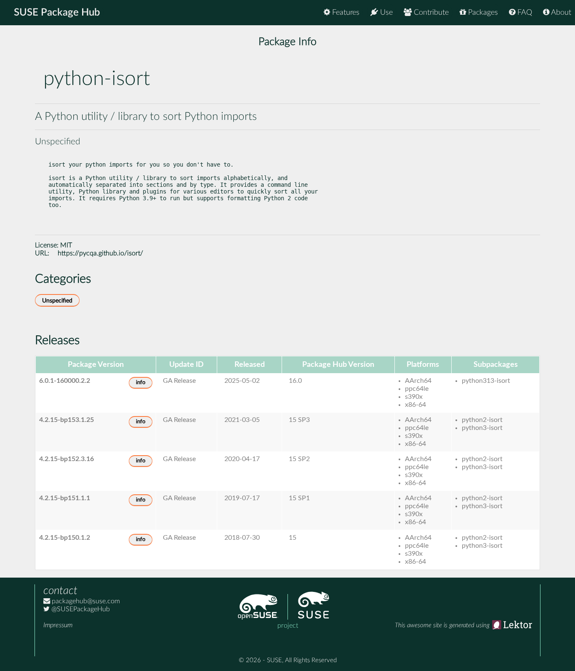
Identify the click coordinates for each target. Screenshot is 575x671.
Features (344, 12)
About (560, 12)
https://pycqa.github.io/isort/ (100, 253)
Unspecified (57, 300)
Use (385, 12)
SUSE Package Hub (57, 13)
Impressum (57, 625)
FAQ (523, 12)
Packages (482, 12)
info (140, 382)
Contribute (430, 12)
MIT (66, 245)
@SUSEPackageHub (80, 609)
